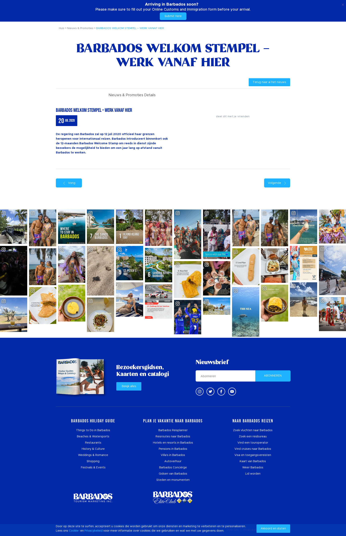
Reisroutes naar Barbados (173, 436)
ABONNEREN (273, 375)
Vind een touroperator (252, 442)
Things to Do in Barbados (93, 430)
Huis (61, 28)
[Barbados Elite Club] (173, 497)
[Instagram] (200, 392)
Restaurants (93, 442)
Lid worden (253, 473)
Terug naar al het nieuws (269, 82)
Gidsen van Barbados (173, 473)
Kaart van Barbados (253, 461)
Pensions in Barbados (173, 449)
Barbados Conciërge (173, 467)
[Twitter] (210, 392)
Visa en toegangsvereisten (252, 455)
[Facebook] (221, 392)
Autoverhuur (172, 461)
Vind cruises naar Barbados (252, 449)
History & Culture (93, 449)
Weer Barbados (252, 467)
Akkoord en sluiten (273, 528)
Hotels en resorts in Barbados (173, 442)
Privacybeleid (93, 530)
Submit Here (173, 16)
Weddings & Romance (93, 455)
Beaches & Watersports (93, 436)
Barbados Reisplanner (173, 430)
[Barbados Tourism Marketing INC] (93, 497)
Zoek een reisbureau (253, 436)
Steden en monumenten (173, 480)
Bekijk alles (129, 386)
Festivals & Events (93, 467)
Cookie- (74, 530)
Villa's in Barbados (173, 455)
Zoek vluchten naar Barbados (253, 430)
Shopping (93, 461)
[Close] (342, 4)
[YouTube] (232, 392)
